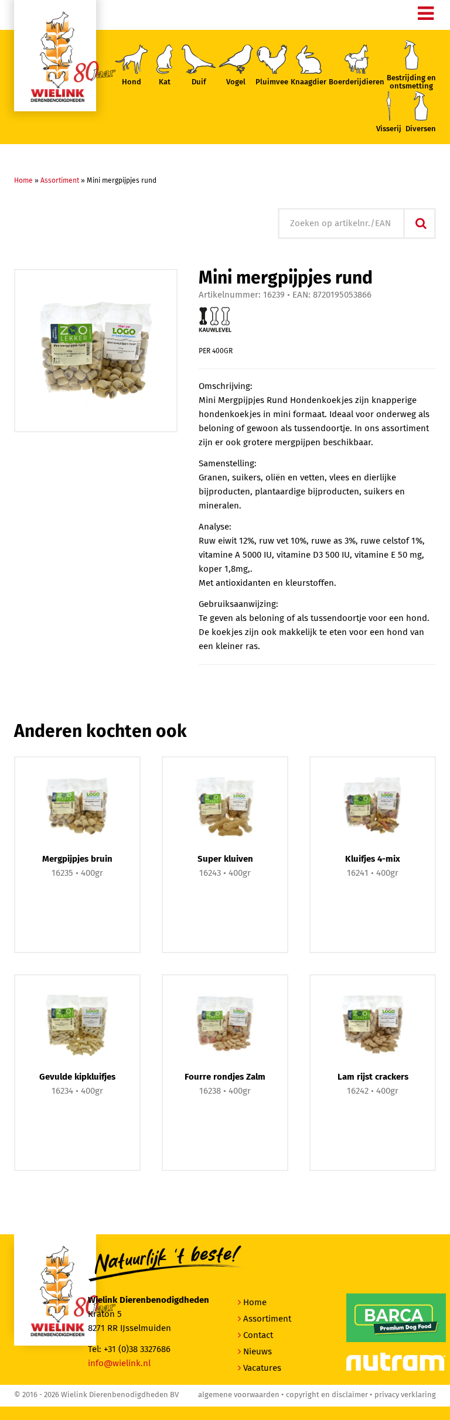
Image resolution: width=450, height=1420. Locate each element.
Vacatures (262, 1368)
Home (23, 181)
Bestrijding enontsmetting (411, 82)
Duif (199, 82)
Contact (258, 1335)
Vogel (236, 82)
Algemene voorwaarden (238, 1395)
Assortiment (59, 181)
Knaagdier (308, 82)
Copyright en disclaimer (327, 1395)
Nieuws (257, 1351)
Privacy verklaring (405, 1395)
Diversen (420, 129)
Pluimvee (271, 82)
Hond (131, 82)
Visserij (388, 129)
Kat (165, 82)
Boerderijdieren (356, 82)
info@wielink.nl (119, 1363)
